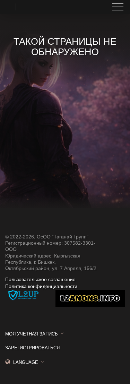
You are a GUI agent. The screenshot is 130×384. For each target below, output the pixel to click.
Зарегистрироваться (32, 348)
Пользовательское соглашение (40, 279)
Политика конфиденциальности (41, 286)
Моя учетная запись (31, 334)
